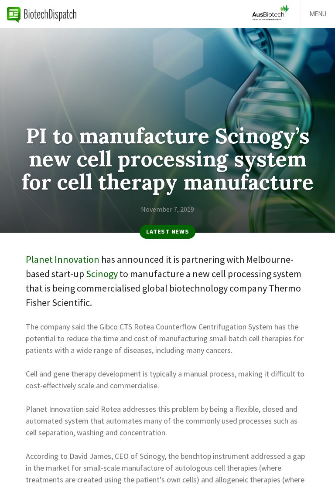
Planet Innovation (62, 259)
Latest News (167, 231)
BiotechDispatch (42, 14)
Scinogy (102, 274)
